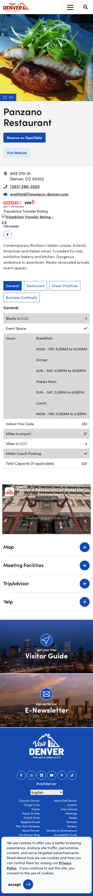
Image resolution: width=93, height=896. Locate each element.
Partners (71, 822)
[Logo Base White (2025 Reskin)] (46, 746)
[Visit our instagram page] (31, 775)
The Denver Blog (29, 835)
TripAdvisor (16, 583)
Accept (14, 884)
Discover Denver (29, 800)
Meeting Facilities (23, 564)
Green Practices (65, 285)
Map (8, 546)
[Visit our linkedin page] (41, 775)
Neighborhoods (30, 822)
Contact (72, 805)
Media (73, 817)
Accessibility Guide (65, 835)
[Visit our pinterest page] (61, 775)
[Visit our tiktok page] (72, 775)
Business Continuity (21, 297)
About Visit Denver (65, 800)
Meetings (71, 813)
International (69, 809)
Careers (72, 826)
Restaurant (35, 285)
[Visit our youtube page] (51, 775)
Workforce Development (61, 830)
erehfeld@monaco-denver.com (39, 194)
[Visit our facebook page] (21, 775)
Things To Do (32, 805)
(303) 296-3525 (25, 186)
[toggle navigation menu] (70, 7)
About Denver (31, 830)
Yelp (8, 601)
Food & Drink (32, 817)
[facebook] (7, 234)
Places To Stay (31, 813)
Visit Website (17, 152)
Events (36, 809)
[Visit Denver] (16, 6)
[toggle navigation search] (85, 7)
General (12, 285)
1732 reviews (11, 226)
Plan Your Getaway (28, 826)
